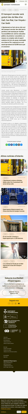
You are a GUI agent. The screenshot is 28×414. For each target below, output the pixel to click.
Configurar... (3, 411)
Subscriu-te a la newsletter (14, 292)
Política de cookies (7, 350)
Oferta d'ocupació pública (9, 343)
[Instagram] (15, 304)
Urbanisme (5, 261)
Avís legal (5, 347)
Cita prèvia (5, 337)
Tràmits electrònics (7, 341)
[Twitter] (12, 304)
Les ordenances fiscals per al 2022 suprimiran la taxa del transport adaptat (13, 265)
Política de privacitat (7, 348)
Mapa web (5, 357)
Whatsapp (20, 288)
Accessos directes (4, 1)
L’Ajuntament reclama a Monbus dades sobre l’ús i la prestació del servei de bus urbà (13, 182)
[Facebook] (9, 304)
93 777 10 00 (6, 367)
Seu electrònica (7, 340)
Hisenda (12, 261)
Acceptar (24, 411)
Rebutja (19, 411)
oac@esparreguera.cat (8, 365)
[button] (7, 145)
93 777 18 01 (11, 367)
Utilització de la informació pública (10, 351)
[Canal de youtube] (19, 304)
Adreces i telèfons (7, 338)
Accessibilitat (6, 355)
